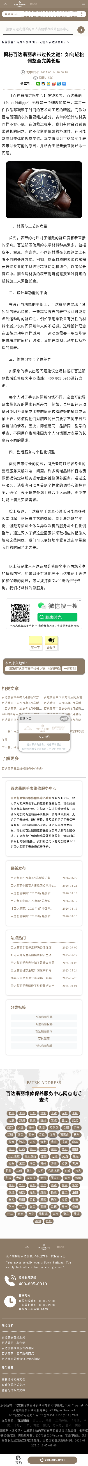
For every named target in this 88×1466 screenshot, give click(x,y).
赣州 (43, 1163)
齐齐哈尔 (14, 1156)
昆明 (10, 1134)
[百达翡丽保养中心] (33, 4)
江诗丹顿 (61, 1420)
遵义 (66, 1214)
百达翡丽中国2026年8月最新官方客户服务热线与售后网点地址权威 (33, 901)
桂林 (10, 1214)
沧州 (43, 1178)
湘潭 (64, 1199)
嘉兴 (43, 1185)
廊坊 (75, 1142)
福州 (31, 1127)
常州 (33, 1185)
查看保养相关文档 (13, 1385)
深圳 (43, 1113)
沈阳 (53, 1134)
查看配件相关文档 (13, 1390)
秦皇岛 (31, 1178)
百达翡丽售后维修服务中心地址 (22, 768)
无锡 (55, 1156)
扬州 (54, 1192)
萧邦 (46, 1425)
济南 (77, 1127)
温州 (67, 1178)
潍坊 (11, 1185)
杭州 (43, 1120)
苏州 (77, 1134)
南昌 (21, 1134)
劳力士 (37, 1420)
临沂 (64, 1185)
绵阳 (75, 1149)
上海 (22, 1113)
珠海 (76, 1156)
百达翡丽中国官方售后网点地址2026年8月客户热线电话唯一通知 (33, 885)
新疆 (9, 1170)
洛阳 (75, 1192)
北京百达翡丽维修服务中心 (47, 566)
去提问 (51, 647)
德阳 (64, 1149)
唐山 (54, 1142)
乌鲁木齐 (54, 1170)
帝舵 (48, 1420)
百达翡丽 (44, 1038)
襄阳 (43, 1199)
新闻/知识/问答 (35, 42)
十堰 (75, 1199)
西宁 (31, 1214)
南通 (54, 1185)
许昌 (33, 1206)
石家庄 (64, 1134)
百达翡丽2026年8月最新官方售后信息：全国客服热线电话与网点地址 (33, 878)
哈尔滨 (54, 1127)
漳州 (54, 1163)
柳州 (75, 1206)
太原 (33, 1142)
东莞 (43, 1149)
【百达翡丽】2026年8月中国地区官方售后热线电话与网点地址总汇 (33, 908)
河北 (22, 1142)
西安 (10, 1127)
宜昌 (22, 1206)
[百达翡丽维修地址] (19, 4)
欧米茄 (57, 1425)
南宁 (31, 1134)
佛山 (33, 1149)
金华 (64, 1192)
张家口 (55, 1178)
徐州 (78, 1178)
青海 (75, 1163)
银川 (30, 1170)
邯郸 (64, 1142)
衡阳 (22, 1199)
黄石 (33, 1199)
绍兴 (22, 1192)
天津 (54, 1113)
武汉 (75, 1120)
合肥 (66, 1127)
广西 (22, 1149)
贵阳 (42, 1127)
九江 (22, 1185)
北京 (11, 1113)
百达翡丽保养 (44, 1024)
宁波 (54, 1120)
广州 (33, 1113)
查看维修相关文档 (13, 1379)
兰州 (19, 1170)
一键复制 (70, 668)
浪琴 (68, 1425)
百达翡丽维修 (44, 1017)
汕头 (11, 1163)
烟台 (11, 1192)
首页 (19, 42)
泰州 (38, 1221)
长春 (11, 1142)
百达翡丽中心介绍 (13, 1343)
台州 (49, 1221)
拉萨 (64, 1163)
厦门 (64, 1120)
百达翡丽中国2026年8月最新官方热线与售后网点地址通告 (39, 703)
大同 (40, 1170)
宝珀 (17, 1425)
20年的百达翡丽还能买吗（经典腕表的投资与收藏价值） (33, 978)
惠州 (21, 1214)
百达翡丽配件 (44, 1046)
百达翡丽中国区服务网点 (18, 1353)
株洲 (54, 1199)
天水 (55, 1214)
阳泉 (9, 1178)
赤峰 (67, 1170)
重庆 (75, 1113)
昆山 (11, 1149)
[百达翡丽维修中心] (27, 1247)
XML (75, 1415)
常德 (54, 1206)
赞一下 (35, 647)
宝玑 (27, 1425)
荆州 (11, 1206)
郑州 (22, 1120)
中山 (54, 1149)
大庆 (19, 1178)
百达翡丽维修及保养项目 (18, 1348)
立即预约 (44, 737)
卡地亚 (75, 1420)
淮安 (75, 1185)
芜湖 (65, 1156)
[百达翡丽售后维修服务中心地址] (5, 4)
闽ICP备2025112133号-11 (52, 1415)
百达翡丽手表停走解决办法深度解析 (33, 947)
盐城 (77, 1214)
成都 (64, 1113)
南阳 (43, 1206)
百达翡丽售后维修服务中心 (30, 1410)
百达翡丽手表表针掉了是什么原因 (33, 963)
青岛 (42, 1134)
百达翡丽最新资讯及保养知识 (21, 1359)
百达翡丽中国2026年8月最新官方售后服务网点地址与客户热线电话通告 (33, 916)
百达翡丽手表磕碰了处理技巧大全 (33, 985)
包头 (78, 1170)
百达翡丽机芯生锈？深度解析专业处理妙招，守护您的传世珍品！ (33, 970)
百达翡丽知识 (58, 42)
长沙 (33, 1120)
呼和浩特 (30, 1156)
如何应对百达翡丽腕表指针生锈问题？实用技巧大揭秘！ (33, 955)
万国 (36, 1425)
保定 (43, 1142)
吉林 (44, 1156)
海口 (33, 1163)
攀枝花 (43, 1214)
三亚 (22, 1163)
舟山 (43, 1192)
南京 (11, 1120)
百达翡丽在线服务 (13, 1337)
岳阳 (11, 1199)
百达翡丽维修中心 (28, 95)
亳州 (33, 1192)
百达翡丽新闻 (44, 1031)
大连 (21, 1127)
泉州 (64, 1206)
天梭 (78, 1425)
